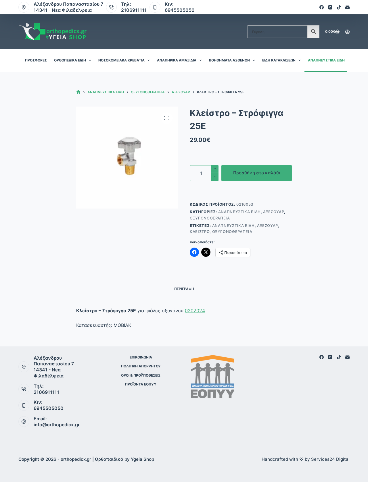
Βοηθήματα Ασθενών (229, 60)
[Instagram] (330, 7)
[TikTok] (339, 7)
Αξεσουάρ (273, 211)
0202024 (195, 310)
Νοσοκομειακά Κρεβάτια (121, 60)
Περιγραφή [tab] (184, 289)
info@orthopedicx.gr (57, 424)
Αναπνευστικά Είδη (326, 60)
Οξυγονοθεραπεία (210, 218)
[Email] (347, 7)
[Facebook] (321, 7)
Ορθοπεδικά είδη (70, 60)
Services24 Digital (330, 459)
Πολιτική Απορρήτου (141, 366)
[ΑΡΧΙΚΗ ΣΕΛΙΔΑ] (78, 92)
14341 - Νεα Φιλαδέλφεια (63, 10)
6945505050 (180, 10)
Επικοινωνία (141, 357)
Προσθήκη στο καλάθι (256, 173)
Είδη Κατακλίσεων (279, 60)
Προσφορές (36, 60)
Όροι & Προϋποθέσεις (140, 375)
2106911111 (134, 10)
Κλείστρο (200, 231)
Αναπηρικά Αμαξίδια (176, 60)
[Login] (347, 32)
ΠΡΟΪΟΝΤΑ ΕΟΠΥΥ (140, 384)
